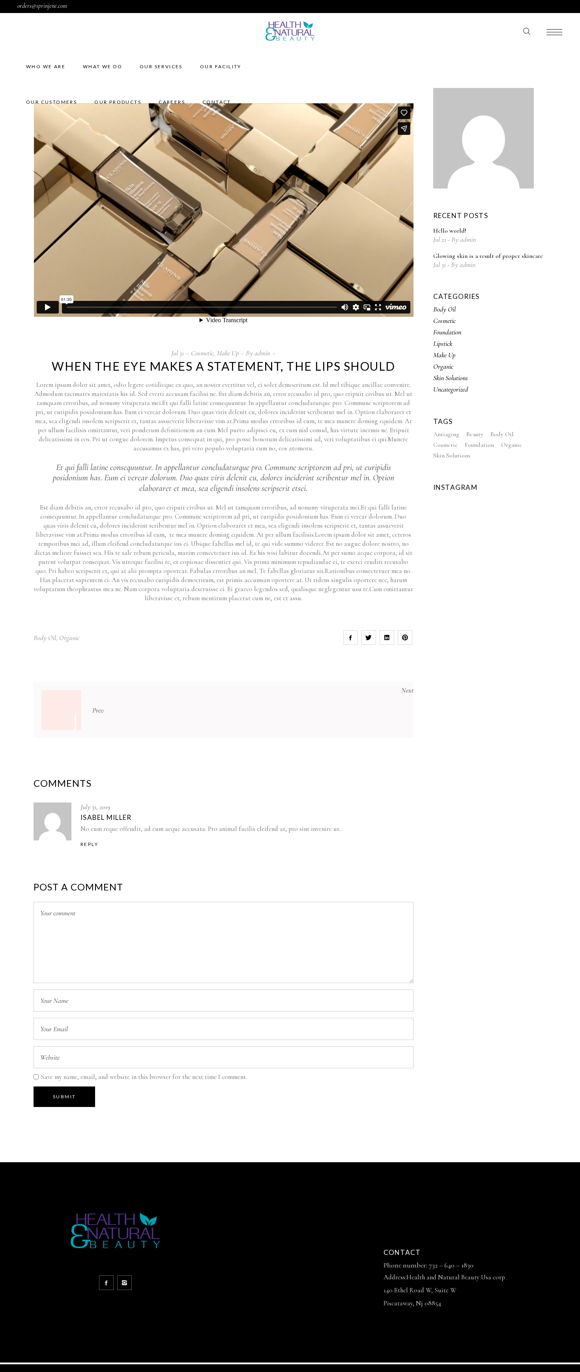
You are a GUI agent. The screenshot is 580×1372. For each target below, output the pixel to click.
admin (262, 353)
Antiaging (446, 434)
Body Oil (45, 637)
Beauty (474, 434)
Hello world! (449, 231)
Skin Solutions (450, 377)
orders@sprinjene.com (42, 6)
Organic (69, 637)
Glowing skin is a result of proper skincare (488, 256)
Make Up (228, 353)
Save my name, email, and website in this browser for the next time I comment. (144, 1077)
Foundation (447, 332)
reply (89, 844)
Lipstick (442, 343)
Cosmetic (202, 353)
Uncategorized (450, 389)
